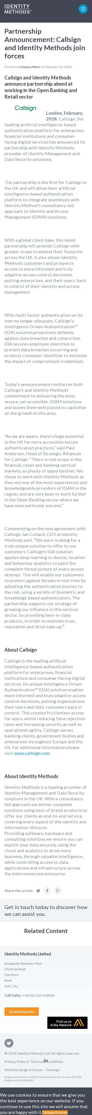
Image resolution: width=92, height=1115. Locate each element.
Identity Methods (17, 9)
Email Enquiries (21, 1011)
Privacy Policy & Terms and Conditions (33, 1061)
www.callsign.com (32, 753)
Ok (44, 1112)
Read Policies (57, 1112)
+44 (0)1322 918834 (38, 995)
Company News (29, 67)
